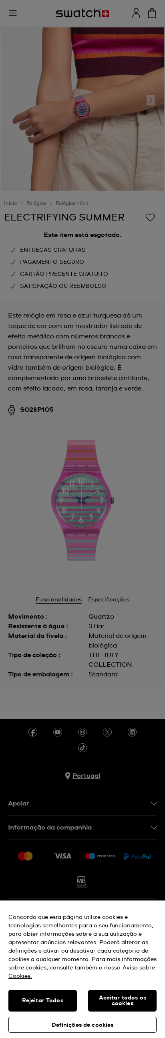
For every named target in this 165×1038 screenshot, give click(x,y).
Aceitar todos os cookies (122, 1000)
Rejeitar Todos (42, 1001)
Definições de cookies (83, 1025)
